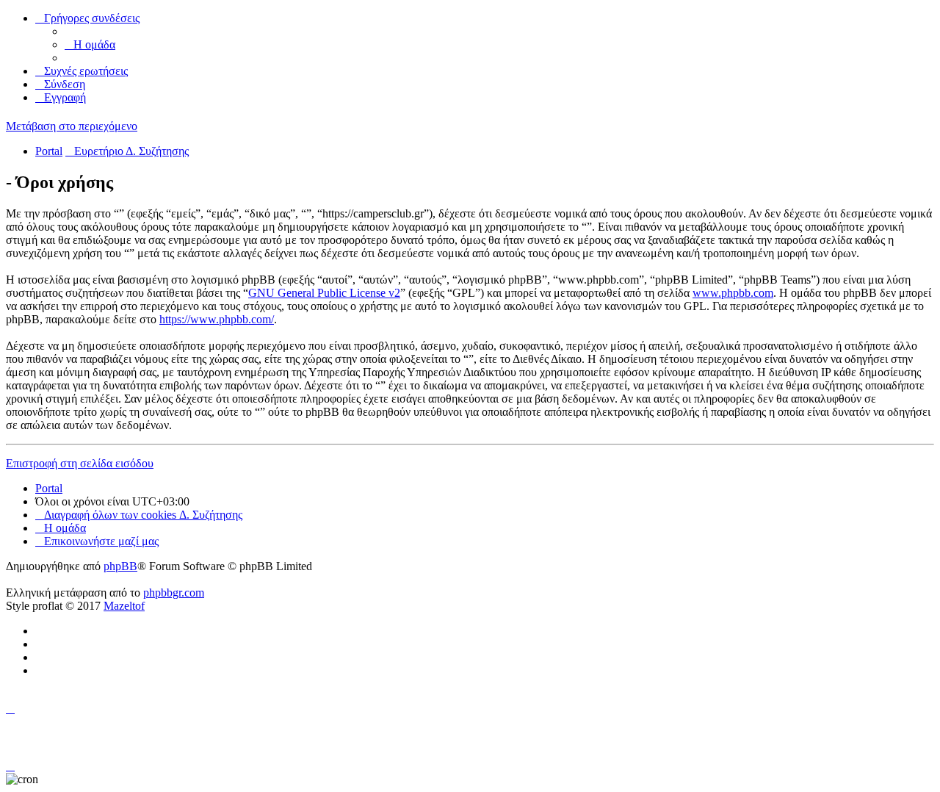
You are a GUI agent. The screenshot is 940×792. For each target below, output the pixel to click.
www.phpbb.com (733, 293)
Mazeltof (124, 606)
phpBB (120, 566)
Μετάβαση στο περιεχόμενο (71, 126)
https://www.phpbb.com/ (216, 319)
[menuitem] (90, 44)
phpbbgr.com (173, 592)
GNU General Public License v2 (324, 293)
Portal (48, 151)
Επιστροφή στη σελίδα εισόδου (79, 463)
